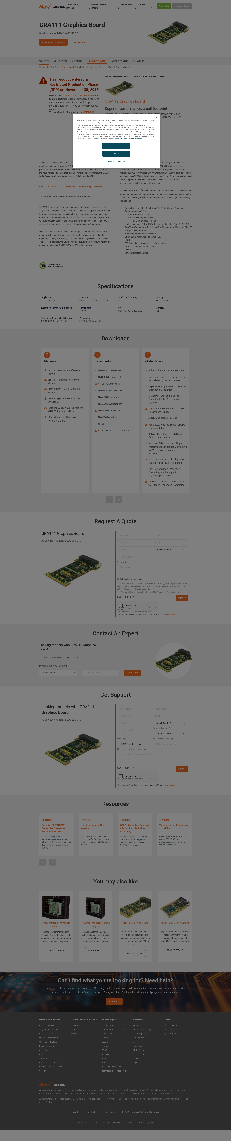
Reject (116, 154)
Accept (116, 146)
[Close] (156, 117)
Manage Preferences (116, 161)
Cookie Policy (123, 139)
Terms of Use (137, 139)
